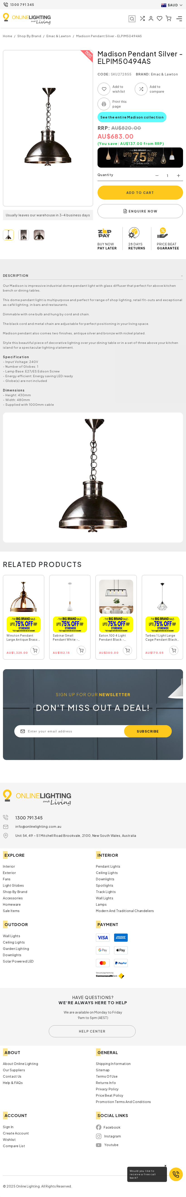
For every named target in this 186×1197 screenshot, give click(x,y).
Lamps (101, 904)
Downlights (105, 879)
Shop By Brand (15, 892)
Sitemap (103, 1070)
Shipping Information (113, 1064)
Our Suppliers (14, 1070)
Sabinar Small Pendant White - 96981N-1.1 (65, 638)
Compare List (14, 1146)
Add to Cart (140, 193)
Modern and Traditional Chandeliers (125, 911)
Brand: (143, 74)
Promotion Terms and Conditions (123, 1102)
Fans (7, 879)
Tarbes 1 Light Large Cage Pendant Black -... (161, 638)
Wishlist (9, 1139)
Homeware (12, 904)
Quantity (105, 175)
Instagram (112, 1136)
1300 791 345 (22, 4)
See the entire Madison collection (132, 117)
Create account (16, 1133)
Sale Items (11, 911)
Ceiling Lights (107, 873)
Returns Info (106, 1083)
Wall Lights (104, 898)
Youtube (111, 1145)
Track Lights (106, 892)
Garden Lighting (16, 948)
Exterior (9, 873)
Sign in (8, 1127)
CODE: (104, 74)
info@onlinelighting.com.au (38, 826)
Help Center (92, 1031)
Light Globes (13, 885)
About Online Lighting (20, 1064)
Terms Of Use (106, 1076)
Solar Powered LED (18, 961)
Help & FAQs (13, 1083)
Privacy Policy (107, 1089)
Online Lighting (27, 18)
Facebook (112, 1127)
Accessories (13, 898)
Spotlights (104, 885)
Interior (9, 866)
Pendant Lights (108, 866)
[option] (24, 617)
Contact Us (12, 1076)
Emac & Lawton (164, 74)
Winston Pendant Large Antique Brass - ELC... (23, 638)
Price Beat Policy (110, 1095)
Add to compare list (141, 89)
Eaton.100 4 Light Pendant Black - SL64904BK (112, 638)
